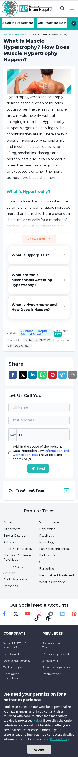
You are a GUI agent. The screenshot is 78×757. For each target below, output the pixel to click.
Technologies (13, 667)
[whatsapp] (42, 375)
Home (7, 34)
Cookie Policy (59, 739)
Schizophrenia (49, 522)
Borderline (46, 569)
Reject (37, 720)
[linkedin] (32, 375)
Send (41, 468)
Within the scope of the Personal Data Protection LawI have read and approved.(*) (41, 453)
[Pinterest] (74, 613)
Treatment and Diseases (21, 34)
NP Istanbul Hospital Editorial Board (34, 332)
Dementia (10, 586)
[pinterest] (52, 375)
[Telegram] (50, 613)
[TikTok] (36, 618)
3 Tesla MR (50, 660)
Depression (47, 529)
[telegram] (62, 375)
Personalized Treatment (56, 575)
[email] (72, 375)
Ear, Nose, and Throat (54, 549)
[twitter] (23, 375)
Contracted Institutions (11, 676)
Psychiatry (46, 535)
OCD (42, 562)
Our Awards (11, 654)
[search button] (62, 8)
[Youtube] (27, 613)
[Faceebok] (4, 613)
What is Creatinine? (53, 582)
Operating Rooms (16, 660)
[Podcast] (48, 618)
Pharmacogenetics (56, 667)
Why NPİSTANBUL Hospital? (17, 645)
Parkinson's (47, 555)
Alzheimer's (11, 529)
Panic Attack (51, 674)
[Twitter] (15, 613)
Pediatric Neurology (17, 549)
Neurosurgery (13, 566)
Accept (39, 749)
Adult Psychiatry (15, 579)
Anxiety (8, 522)
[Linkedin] (62, 613)
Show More (36, 239)
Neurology (46, 542)
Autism (8, 542)
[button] (12, 435)
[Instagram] (39, 613)
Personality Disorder (57, 654)
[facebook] (13, 375)
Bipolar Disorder (14, 535)
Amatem (9, 573)
